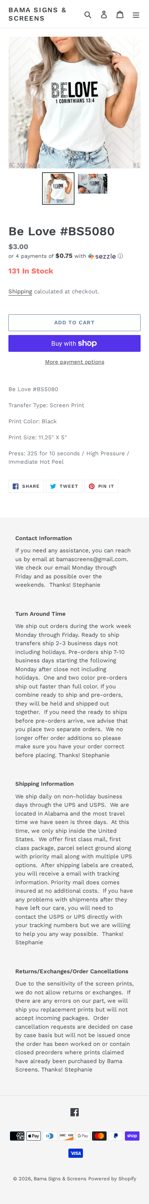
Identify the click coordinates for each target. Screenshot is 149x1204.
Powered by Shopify (112, 1178)
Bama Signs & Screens (37, 14)
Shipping (20, 291)
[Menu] (136, 14)
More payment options (74, 362)
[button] (65, 256)
